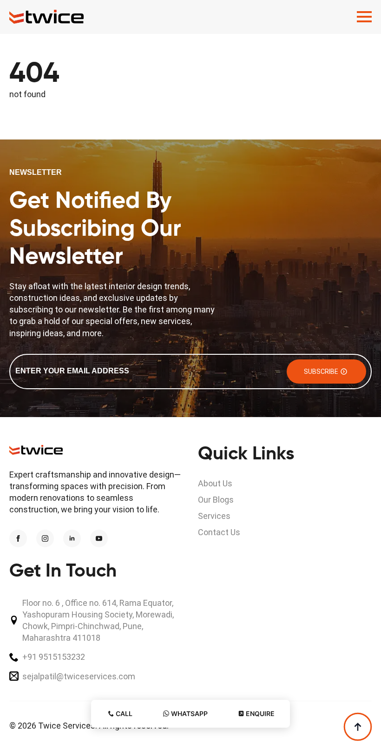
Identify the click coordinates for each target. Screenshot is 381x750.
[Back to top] (358, 727)
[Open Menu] (364, 16)
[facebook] (18, 538)
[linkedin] (72, 538)
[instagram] (45, 538)
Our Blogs (216, 499)
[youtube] (99, 538)
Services (214, 516)
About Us (215, 483)
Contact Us (219, 532)
